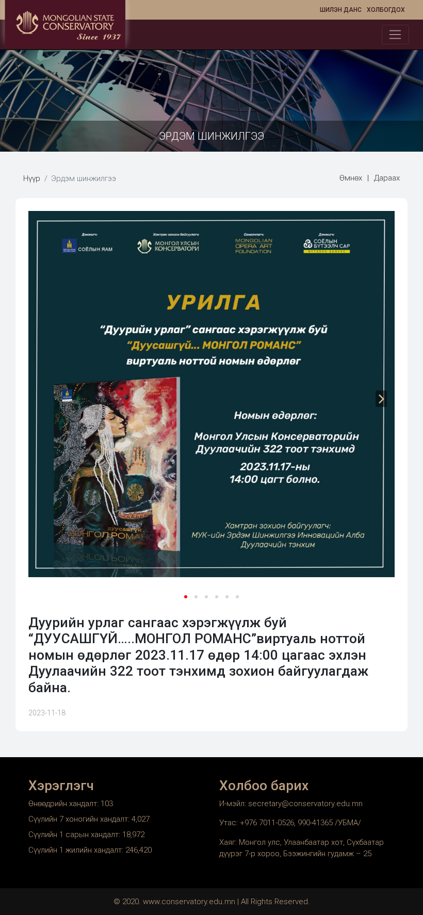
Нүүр (31, 178)
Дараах (387, 178)
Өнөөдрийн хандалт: (64, 803)
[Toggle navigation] (395, 34)
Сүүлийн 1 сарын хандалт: (75, 834)
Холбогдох (386, 9)
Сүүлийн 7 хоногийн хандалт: (80, 819)
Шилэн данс (341, 9)
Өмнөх (350, 178)
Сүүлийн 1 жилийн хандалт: (76, 850)
